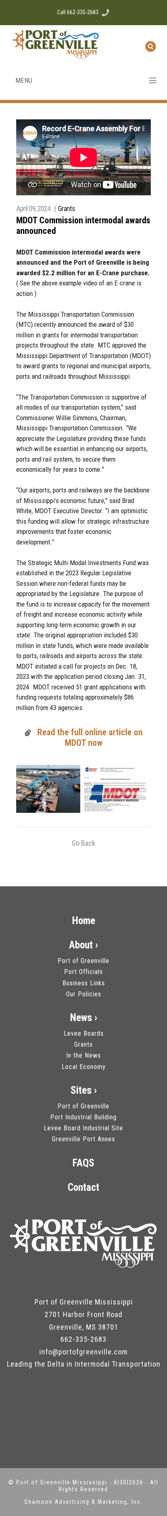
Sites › (84, 1090)
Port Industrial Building (83, 1117)
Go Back (83, 843)
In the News (83, 1055)
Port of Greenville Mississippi (62, 1482)
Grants (66, 208)
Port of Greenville (83, 961)
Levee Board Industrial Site (83, 1128)
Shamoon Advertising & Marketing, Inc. (83, 1502)
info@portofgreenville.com (83, 1352)
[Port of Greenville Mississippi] (83, 1243)
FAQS (83, 1163)
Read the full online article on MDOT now (90, 737)
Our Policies (83, 994)
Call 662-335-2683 (77, 12)
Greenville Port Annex (83, 1139)
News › (83, 1018)
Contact (83, 1187)
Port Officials (83, 972)
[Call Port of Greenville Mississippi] (105, 12)
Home (83, 920)
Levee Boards (84, 1033)
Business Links (83, 983)
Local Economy (84, 1067)
